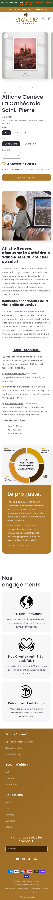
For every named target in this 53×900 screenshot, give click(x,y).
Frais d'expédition (22, 121)
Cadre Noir (30, 143)
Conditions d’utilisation (41, 889)
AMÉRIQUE (10, 821)
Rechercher (11, 784)
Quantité (6, 150)
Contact (9, 778)
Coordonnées (38, 893)
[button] (3, 19)
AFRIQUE (9, 827)
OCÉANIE (9, 814)
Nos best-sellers (13, 748)
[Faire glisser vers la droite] (32, 88)
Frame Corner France (30, 881)
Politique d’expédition (21, 893)
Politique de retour (28, 897)
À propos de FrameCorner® (19, 741)
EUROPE (9, 802)
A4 (6, 132)
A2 (26, 132)
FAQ (7, 772)
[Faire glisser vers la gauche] (21, 88)
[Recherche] (44, 19)
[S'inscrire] (44, 849)
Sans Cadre (11, 143)
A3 (16, 132)
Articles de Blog (13, 754)
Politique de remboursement (28, 884)
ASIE (7, 808)
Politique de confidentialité (16, 889)
